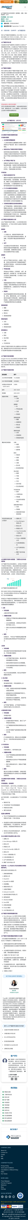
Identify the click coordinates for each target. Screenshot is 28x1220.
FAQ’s (2, 1172)
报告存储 (6, 30)
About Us (3, 1150)
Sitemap (3, 1189)
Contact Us (4, 1152)
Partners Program (6, 1183)
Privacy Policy (5, 1166)
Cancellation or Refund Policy (9, 1170)
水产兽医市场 (21, 30)
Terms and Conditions (7, 1168)
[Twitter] (6, 1198)
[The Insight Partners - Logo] (7, 7)
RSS (2, 1156)
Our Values (4, 1174)
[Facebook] (3, 1198)
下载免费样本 (6, 1)
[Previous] (11, 1079)
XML (2, 1158)
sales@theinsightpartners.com (17, 1214)
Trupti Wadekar (14, 988)
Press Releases (5, 1181)
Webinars (4, 1185)
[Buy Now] (21, 1)
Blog (2, 1187)
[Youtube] (14, 1198)
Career (3, 1154)
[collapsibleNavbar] (25, 7)
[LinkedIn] (10, 1198)
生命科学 (13, 30)
